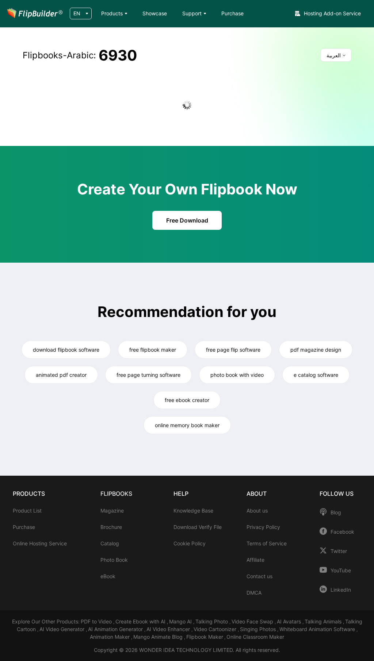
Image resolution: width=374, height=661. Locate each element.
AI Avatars (289, 621)
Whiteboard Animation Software (317, 629)
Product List (27, 510)
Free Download (187, 220)
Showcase (154, 13)
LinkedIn (341, 589)
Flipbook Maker (204, 637)
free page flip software (233, 350)
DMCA (254, 593)
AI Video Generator (62, 629)
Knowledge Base (193, 510)
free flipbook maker (152, 350)
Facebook (342, 531)
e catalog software (316, 375)
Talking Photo (212, 621)
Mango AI (181, 621)
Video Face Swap (253, 621)
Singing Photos (258, 629)
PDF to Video (97, 621)
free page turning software (148, 375)
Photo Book (114, 560)
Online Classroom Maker (255, 637)
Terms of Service (267, 543)
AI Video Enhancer (168, 629)
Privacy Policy (263, 527)
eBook (107, 576)
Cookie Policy (189, 543)
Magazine (112, 510)
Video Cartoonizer (216, 629)
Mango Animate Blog (158, 637)
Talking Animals (324, 621)
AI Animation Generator (116, 629)
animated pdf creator (61, 375)
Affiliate (255, 560)
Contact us (259, 576)
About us (257, 510)
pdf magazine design (315, 350)
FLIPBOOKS (116, 493)
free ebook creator (187, 400)
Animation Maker (110, 637)
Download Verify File (197, 527)
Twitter (339, 551)
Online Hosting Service (40, 543)
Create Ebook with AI (141, 621)
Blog (336, 512)
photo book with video (237, 375)
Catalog (109, 543)
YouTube (341, 570)
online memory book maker (187, 425)
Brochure (111, 527)
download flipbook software (66, 350)
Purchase (232, 13)
